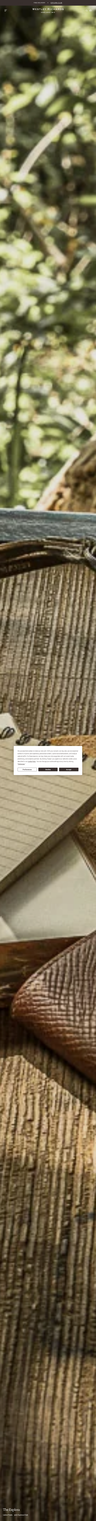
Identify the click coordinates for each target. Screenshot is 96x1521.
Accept (68, 769)
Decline (48, 769)
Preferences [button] (21, 764)
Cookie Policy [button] (32, 761)
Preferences (27, 769)
